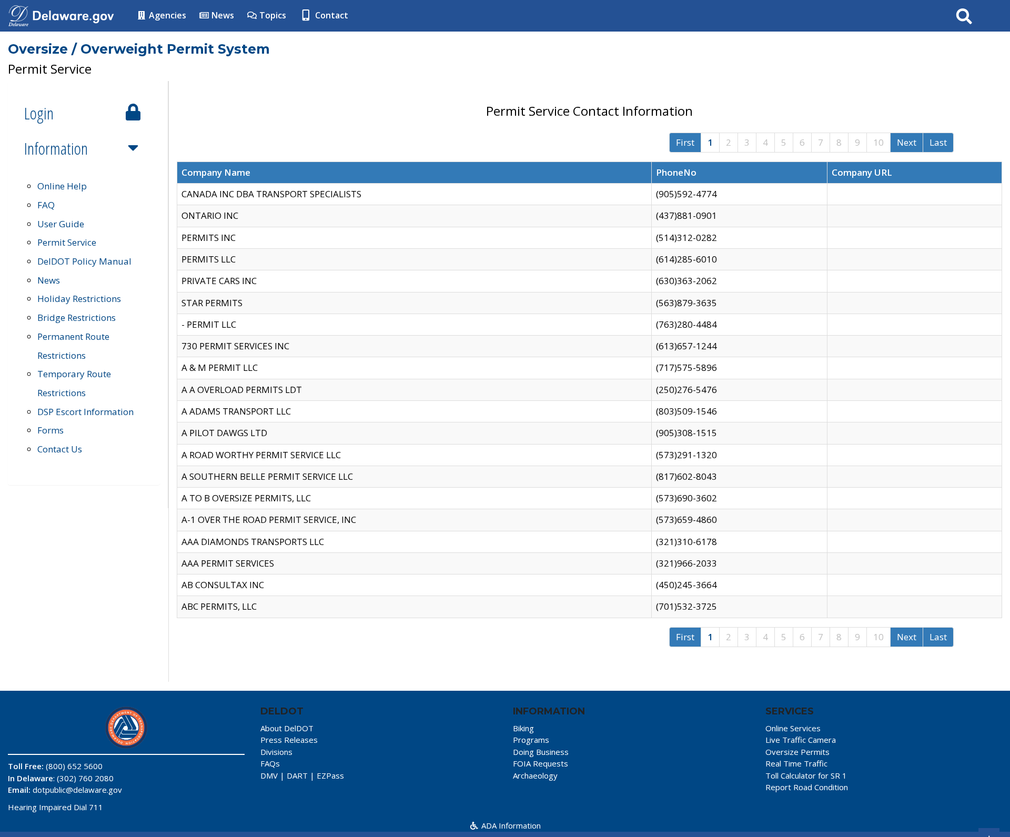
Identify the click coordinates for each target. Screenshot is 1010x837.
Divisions (276, 752)
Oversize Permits (797, 752)
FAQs (270, 763)
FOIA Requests (540, 763)
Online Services (793, 728)
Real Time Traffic (796, 763)
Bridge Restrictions (76, 317)
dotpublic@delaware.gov (77, 789)
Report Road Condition (806, 787)
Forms (50, 430)
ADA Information (510, 825)
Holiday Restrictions (79, 299)
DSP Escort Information (85, 412)
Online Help (62, 186)
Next (906, 142)
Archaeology (535, 775)
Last (938, 142)
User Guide (60, 224)
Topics (271, 15)
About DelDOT (287, 728)
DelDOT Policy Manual (84, 261)
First (685, 142)
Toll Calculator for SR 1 (806, 775)
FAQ (46, 205)
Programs (531, 739)
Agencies (166, 15)
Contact (330, 15)
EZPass (330, 775)
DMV (269, 775)
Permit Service (66, 242)
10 (878, 142)
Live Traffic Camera (800, 739)
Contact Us (59, 449)
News (221, 15)
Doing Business (541, 752)
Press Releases (289, 739)
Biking (523, 728)
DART (297, 775)
